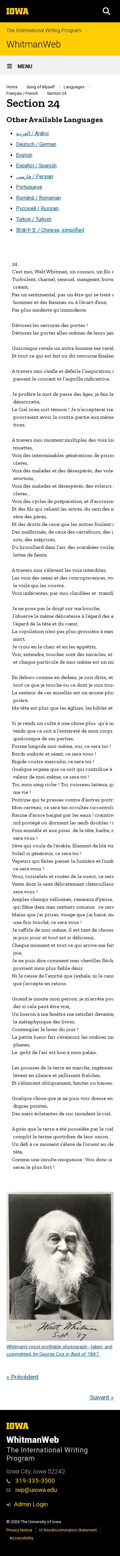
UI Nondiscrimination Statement (68, 1530)
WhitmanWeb (33, 44)
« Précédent (22, 1377)
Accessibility (21, 1538)
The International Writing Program (43, 30)
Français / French (22, 93)
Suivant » (102, 1397)
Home (12, 87)
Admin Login (31, 1504)
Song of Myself (41, 87)
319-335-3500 (34, 1480)
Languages (74, 87)
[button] (106, 11)
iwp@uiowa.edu (35, 1489)
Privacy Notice (19, 1530)
